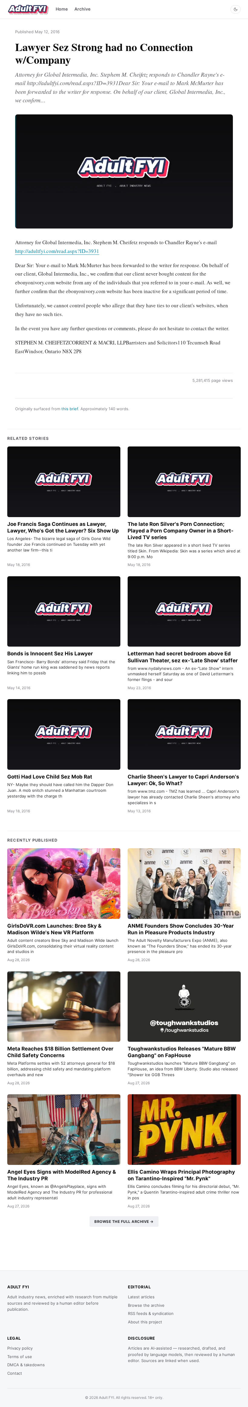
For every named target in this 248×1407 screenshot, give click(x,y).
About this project (145, 1321)
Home (62, 8)
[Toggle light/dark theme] (235, 9)
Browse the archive (146, 1305)
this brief (69, 408)
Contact (14, 1373)
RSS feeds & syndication (151, 1313)
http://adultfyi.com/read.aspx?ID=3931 (57, 251)
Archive (82, 8)
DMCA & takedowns (26, 1364)
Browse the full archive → (124, 1221)
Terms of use (19, 1356)
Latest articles (141, 1296)
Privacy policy (20, 1348)
